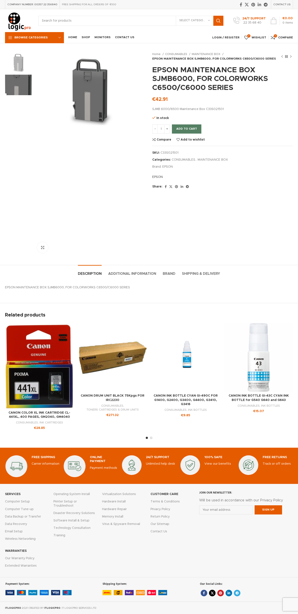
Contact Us (159, 531)
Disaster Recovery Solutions (74, 513)
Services (13, 494)
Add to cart (186, 128)
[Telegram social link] (265, 4)
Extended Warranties (21, 565)
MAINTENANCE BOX (206, 54)
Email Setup (14, 531)
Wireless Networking (20, 538)
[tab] (90, 271)
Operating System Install (71, 494)
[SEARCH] (218, 21)
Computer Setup (17, 501)
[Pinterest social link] (253, 4)
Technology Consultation (72, 528)
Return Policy (160, 516)
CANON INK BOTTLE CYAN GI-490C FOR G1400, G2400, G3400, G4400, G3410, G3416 (186, 400)
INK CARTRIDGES (51, 422)
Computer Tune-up (19, 509)
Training (59, 535)
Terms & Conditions (165, 501)
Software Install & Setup (71, 520)
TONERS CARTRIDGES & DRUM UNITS (112, 409)
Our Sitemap (160, 524)
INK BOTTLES (197, 409)
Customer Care (164, 494)
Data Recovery (16, 524)
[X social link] (246, 4)
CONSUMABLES (176, 54)
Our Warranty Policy (19, 558)
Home (156, 54)
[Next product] (291, 56)
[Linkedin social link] (259, 4)
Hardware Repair (114, 509)
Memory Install (112, 516)
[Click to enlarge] (42, 247)
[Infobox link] (249, 20)
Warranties (16, 550)
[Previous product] (282, 56)
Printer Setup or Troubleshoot (65, 503)
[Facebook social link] (240, 4)
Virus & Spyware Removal (121, 524)
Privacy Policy (160, 509)
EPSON (167, 166)
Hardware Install (114, 501)
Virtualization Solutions (119, 494)
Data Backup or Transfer (23, 516)
